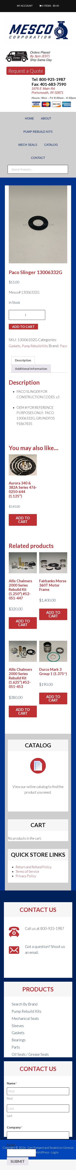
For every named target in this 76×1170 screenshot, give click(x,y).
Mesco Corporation (38, 30)
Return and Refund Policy (33, 867)
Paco (63, 346)
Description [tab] (23, 360)
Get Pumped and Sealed (43, 1147)
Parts (16, 1047)
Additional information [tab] (31, 368)
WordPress (41, 1152)
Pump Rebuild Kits (35, 346)
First (10, 1098)
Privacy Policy (26, 876)
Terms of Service (27, 871)
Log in (54, 1152)
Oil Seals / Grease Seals (30, 1054)
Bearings (19, 1040)
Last (9, 1115)
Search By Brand (25, 1004)
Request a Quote (25, 71)
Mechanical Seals (25, 1018)
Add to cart (23, 327)
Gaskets (14, 346)
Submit (18, 1161)
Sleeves (18, 1025)
